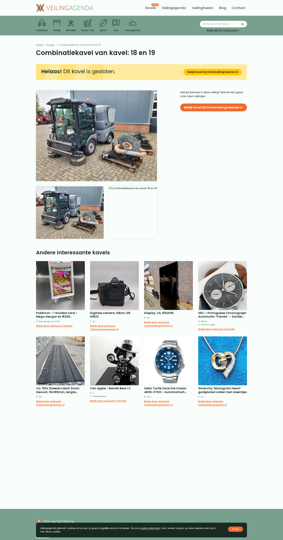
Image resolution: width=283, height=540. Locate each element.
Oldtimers (42, 30)
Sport (103, 30)
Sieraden (71, 30)
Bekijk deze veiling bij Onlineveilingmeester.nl (104, 327)
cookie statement (150, 528)
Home (39, 45)
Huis (115, 30)
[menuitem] (151, 7)
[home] (64, 8)
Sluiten (235, 529)
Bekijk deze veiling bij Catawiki (54, 326)
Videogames (132, 30)
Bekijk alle (222, 30)
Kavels (51, 45)
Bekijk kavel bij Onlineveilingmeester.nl (212, 72)
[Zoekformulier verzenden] (242, 24)
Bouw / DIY (88, 30)
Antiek (57, 30)
